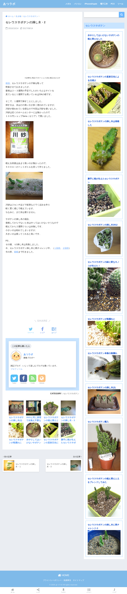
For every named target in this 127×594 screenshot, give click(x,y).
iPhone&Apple (91, 4)
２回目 (66, 248)
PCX (113, 4)
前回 (8, 83)
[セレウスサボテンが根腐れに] (104, 333)
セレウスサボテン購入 (98, 422)
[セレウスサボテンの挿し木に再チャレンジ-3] (104, 542)
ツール (120, 4)
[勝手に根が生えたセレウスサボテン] (104, 200)
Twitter (14, 383)
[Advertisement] (42, 53)
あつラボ (9, 3)
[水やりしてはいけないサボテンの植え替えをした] (104, 55)
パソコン (77, 4)
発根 (16, 252)
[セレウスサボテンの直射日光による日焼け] (104, 97)
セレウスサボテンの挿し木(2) (102, 387)
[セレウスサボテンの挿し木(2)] (104, 401)
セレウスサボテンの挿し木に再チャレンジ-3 (103, 526)
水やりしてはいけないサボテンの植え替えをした (103, 37)
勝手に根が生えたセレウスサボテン (103, 180)
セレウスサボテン (71, 393)
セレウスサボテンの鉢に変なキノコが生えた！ (103, 264)
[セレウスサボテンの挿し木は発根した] (104, 149)
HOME (65, 575)
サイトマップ (78, 580)
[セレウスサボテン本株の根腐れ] (104, 367)
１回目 (57, 248)
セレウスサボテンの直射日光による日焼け (103, 78)
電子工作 (104, 4)
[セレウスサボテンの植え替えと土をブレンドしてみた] (104, 500)
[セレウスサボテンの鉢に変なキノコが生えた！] (104, 289)
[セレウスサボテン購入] (104, 447)
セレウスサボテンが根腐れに (101, 319)
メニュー (88, 592)
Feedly (33, 383)
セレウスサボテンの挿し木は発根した (103, 123)
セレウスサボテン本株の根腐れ (102, 353)
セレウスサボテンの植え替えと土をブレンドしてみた (103, 480)
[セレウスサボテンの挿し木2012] (104, 240)
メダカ (68, 4)
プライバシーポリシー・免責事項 (57, 580)
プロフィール (16, 369)
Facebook (23, 383)
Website (41, 383)
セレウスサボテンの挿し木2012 (102, 225)
